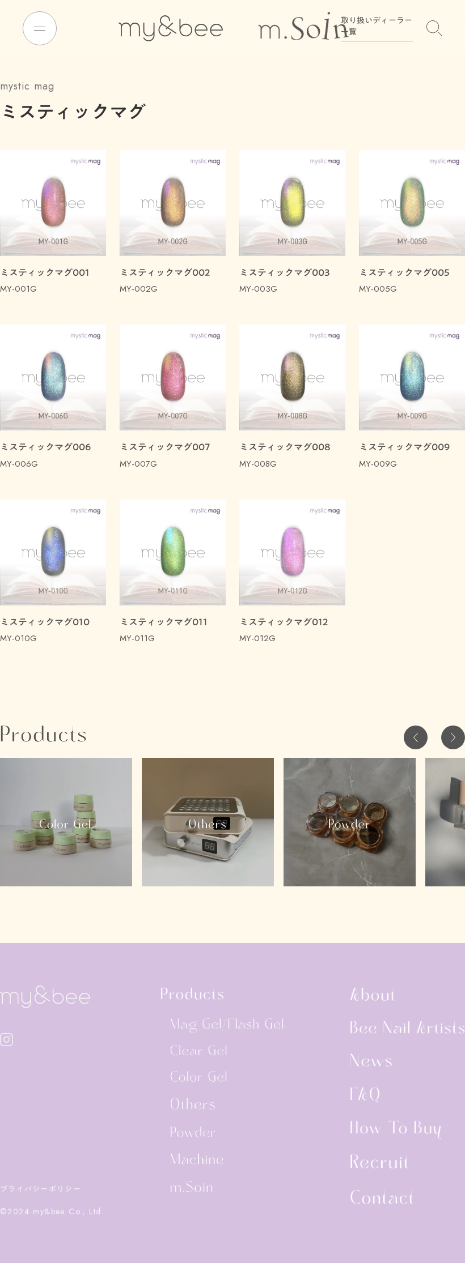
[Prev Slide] (416, 737)
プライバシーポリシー (40, 1189)
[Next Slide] (453, 737)
